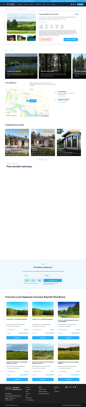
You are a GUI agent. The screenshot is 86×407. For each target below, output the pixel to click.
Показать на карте (62, 102)
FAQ (55, 389)
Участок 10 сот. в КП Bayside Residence (42, 319)
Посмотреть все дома (43, 159)
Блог (48, 4)
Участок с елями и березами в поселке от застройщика (68, 320)
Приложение (29, 397)
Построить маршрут (62, 95)
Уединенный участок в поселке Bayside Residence (68, 362)
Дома (44, 4)
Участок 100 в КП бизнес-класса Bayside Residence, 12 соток (43, 362)
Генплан (26, 4)
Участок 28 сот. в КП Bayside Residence (16, 319)
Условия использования (45, 115)
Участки (31, 4)
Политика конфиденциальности (11, 405)
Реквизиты (56, 391)
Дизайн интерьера (43, 391)
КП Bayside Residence (43, 17)
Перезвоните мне (53, 280)
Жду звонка (80, 4)
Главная (7, 9)
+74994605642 (12, 398)
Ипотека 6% (38, 4)
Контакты (53, 4)
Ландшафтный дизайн (44, 393)
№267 (77, 14)
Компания (28, 389)
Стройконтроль (42, 389)
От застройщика (30, 400)
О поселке (20, 4)
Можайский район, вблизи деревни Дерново (15, 324)
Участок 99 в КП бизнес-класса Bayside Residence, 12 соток (16, 362)
